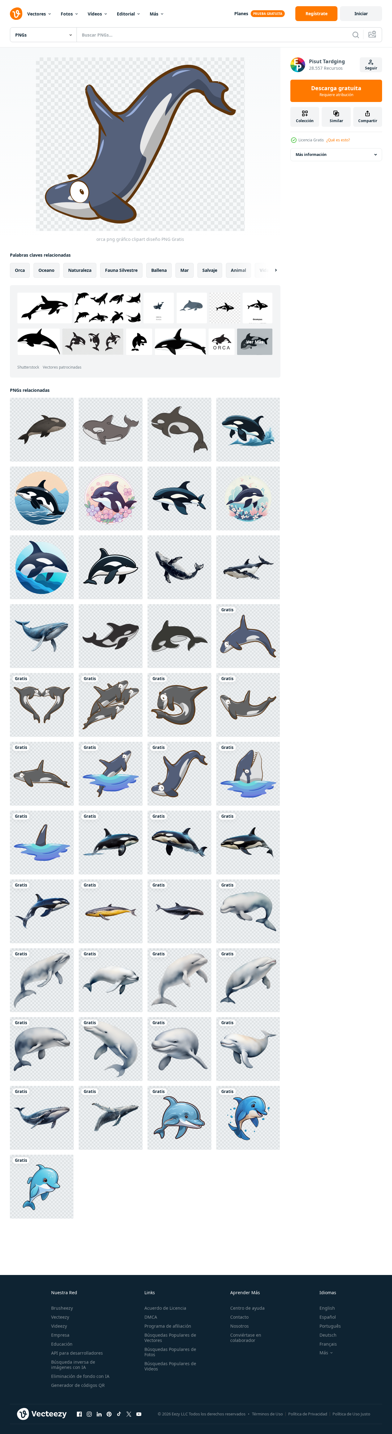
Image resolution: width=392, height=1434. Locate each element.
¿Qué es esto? (338, 140)
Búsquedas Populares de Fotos (170, 1351)
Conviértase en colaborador (245, 1337)
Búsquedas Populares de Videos (170, 1366)
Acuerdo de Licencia (165, 1308)
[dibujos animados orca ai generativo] (248, 430)
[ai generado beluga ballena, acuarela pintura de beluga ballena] (248, 911)
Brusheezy (62, 1308)
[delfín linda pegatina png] (179, 1118)
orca (20, 270)
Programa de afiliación (167, 1326)
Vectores (36, 14)
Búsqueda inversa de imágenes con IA (73, 1364)
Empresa (60, 1335)
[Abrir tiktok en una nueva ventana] (119, 1413)
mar (184, 270)
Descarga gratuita (336, 90)
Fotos (67, 14)
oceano (46, 270)
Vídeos (95, 14)
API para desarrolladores (77, 1353)
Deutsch (328, 1335)
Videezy (59, 1326)
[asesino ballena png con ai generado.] (111, 842)
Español (327, 1317)
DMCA (150, 1317)
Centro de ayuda (247, 1308)
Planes (241, 13)
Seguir (371, 68)
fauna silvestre (121, 270)
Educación (62, 1344)
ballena (159, 270)
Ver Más (254, 342)
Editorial (126, 14)
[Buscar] (355, 34)
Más (154, 14)
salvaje (209, 270)
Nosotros (239, 1326)
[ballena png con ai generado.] (42, 1118)
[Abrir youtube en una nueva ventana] (138, 1413)
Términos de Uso (267, 1414)
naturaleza (79, 270)
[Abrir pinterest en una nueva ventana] (109, 1413)
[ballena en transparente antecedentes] (42, 636)
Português (330, 1326)
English (327, 1308)
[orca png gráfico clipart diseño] (248, 636)
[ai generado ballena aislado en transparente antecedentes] (179, 567)
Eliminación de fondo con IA (80, 1376)
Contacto (239, 1317)
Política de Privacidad (307, 1414)
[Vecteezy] (16, 13)
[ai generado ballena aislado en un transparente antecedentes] (111, 911)
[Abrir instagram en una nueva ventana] (89, 1413)
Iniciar (361, 13)
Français (328, 1344)
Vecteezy (60, 1317)
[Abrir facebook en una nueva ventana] (79, 1413)
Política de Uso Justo (351, 1414)
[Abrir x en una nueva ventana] (128, 1413)
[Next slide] (270, 270)
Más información (311, 154)
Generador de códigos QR (78, 1385)
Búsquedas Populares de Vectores (170, 1337)
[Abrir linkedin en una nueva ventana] (99, 1413)
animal (238, 270)
